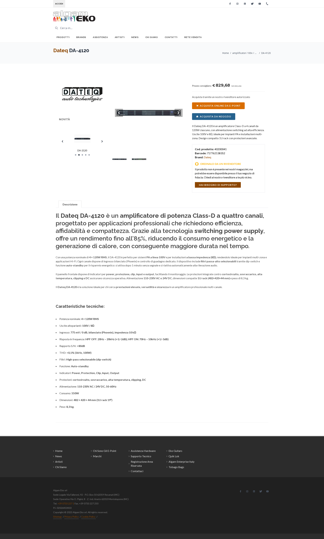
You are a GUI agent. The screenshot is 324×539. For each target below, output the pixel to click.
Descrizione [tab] (70, 204)
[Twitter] (252, 3)
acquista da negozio (215, 116)
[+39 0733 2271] (267, 3)
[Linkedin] (245, 3)
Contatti (171, 37)
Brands (81, 37)
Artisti (120, 37)
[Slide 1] (75, 155)
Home (225, 53)
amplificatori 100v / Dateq (245, 53)
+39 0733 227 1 (66, 503)
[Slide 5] (89, 155)
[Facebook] (230, 3)
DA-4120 (266, 53)
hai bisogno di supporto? (218, 184)
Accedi (59, 3)
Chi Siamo (151, 37)
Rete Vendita (193, 37)
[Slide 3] (82, 155)
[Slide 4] (85, 155)
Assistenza (100, 37)
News (135, 37)
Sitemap (57, 516)
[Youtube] (259, 3)
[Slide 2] (79, 155)
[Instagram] (237, 3)
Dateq (60, 50)
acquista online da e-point (220, 105)
